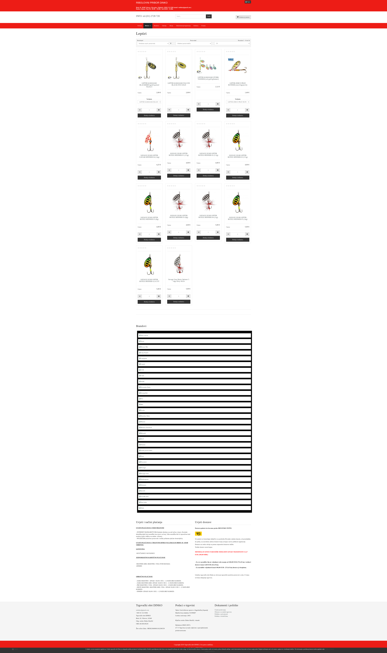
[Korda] (142, 410)
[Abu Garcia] (143, 335)
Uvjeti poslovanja (220, 610)
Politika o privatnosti (221, 614)
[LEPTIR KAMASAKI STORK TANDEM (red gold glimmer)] (208, 65)
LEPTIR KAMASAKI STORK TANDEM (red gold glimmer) (208, 78)
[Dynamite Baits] (144, 387)
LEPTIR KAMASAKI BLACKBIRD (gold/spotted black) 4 (149, 85)
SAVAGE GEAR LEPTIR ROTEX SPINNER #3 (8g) (149, 218)
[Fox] (141, 398)
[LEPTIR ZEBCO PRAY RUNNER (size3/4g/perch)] (237, 68)
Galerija (164, 25)
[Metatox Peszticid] (145, 427)
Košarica (196, 25)
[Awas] (141, 341)
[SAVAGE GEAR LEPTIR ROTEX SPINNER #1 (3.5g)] (178, 139)
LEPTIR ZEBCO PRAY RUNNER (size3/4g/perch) (237, 84)
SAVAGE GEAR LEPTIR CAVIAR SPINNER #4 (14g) (149, 156)
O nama (203, 25)
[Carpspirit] (143, 358)
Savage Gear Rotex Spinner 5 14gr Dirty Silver (178, 280)
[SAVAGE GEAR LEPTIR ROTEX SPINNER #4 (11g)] (208, 201)
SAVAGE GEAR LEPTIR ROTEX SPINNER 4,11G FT (149, 280)
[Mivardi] (142, 433)
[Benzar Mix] (143, 347)
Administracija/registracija (183, 25)
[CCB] (141, 370)
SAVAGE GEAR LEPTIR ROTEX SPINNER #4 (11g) (208, 216)
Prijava (248, 2)
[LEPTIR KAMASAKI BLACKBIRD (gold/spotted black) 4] (149, 68)
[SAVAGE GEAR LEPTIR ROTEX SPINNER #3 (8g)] (149, 202)
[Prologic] (142, 467)
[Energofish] (143, 393)
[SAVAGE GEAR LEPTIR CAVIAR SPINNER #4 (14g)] (149, 140)
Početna (140, 25)
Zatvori (16, 649)
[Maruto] (142, 421)
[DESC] (171, 43)
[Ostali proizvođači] (145, 450)
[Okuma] (142, 444)
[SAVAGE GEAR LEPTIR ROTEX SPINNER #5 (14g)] (237, 202)
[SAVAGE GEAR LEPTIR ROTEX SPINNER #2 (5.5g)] (208, 139)
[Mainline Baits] (144, 416)
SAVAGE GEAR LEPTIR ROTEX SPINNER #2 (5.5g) (208, 154)
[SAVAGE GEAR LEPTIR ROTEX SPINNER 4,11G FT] (149, 264)
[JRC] (141, 404)
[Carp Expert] (143, 352)
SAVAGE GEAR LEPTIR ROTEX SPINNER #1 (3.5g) (179, 154)
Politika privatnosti (329, 649)
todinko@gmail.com (184, 7)
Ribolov (147, 25)
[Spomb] (142, 490)
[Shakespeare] (144, 479)
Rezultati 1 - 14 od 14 (244, 40)
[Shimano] (142, 485)
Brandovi (156, 25)
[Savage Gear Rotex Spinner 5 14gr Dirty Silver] (178, 264)
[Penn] (141, 456)
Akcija (171, 25)
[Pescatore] (143, 462)
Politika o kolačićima (221, 616)
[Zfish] (141, 508)
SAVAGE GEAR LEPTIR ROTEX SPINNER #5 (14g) (237, 218)
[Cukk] (141, 375)
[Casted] (142, 364)
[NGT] (141, 439)
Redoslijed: (140, 40)
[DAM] (141, 381)
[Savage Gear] (144, 473)
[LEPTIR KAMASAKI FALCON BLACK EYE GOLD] (178, 68)
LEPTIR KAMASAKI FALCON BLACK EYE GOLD (179, 84)
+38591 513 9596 (168, 7)
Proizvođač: (193, 40)
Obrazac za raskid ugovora (223, 612)
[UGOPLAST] (144, 496)
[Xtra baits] (143, 502)
